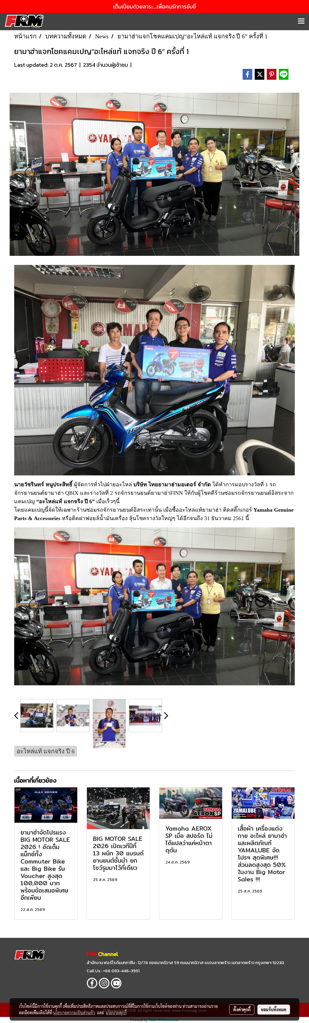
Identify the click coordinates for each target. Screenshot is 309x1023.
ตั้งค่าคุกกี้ (241, 1009)
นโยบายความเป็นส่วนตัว (74, 1012)
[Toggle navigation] (301, 21)
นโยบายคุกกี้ (116, 1012)
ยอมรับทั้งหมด (273, 1009)
